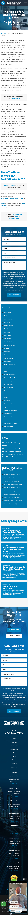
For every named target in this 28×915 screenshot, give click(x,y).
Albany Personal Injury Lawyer (12, 481)
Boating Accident (8, 325)
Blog (5, 33)
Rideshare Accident (9, 394)
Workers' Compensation (10, 423)
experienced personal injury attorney (12, 198)
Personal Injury (8, 381)
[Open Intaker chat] (11, 914)
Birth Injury (7, 322)
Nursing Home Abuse (9, 374)
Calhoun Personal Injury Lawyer (12, 497)
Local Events (7, 361)
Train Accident (8, 413)
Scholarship (7, 400)
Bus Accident (7, 335)
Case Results (14, 630)
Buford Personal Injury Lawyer (12, 494)
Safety (6, 397)
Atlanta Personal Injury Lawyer (2, 33)
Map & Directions (14, 784)
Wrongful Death (8, 426)
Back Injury (7, 316)
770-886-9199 (15, 98)
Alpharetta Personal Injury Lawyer (13, 484)
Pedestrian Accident (9, 377)
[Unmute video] (18, 894)
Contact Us (14, 763)
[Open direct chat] (24, 879)
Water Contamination (9, 420)
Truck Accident (8, 416)
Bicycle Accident (8, 319)
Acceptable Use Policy (17, 290)
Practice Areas (14, 745)
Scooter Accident (8, 403)
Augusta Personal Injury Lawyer (12, 491)
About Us (14, 742)
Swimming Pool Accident (10, 410)
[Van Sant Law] (14, 3)
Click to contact (9, 186)
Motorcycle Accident (9, 368)
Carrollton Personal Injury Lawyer (13, 500)
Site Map (3, 911)
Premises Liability (8, 384)
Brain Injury (7, 329)
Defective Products (9, 345)
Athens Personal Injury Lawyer (12, 487)
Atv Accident (7, 312)
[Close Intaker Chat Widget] (26, 879)
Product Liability (8, 387)
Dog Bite (6, 348)
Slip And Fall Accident (9, 407)
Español (14, 767)
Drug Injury (7, 351)
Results (14, 760)
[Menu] (25, 3)
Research (6, 390)
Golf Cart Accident (9, 358)
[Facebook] (8, 890)
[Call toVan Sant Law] (3, 3)
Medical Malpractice (9, 364)
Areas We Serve (14, 636)
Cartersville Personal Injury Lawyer (13, 504)
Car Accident (7, 338)
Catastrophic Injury (9, 342)
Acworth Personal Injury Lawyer (12, 478)
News (5, 371)
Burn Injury (7, 332)
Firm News (7, 355)
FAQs (14, 756)
